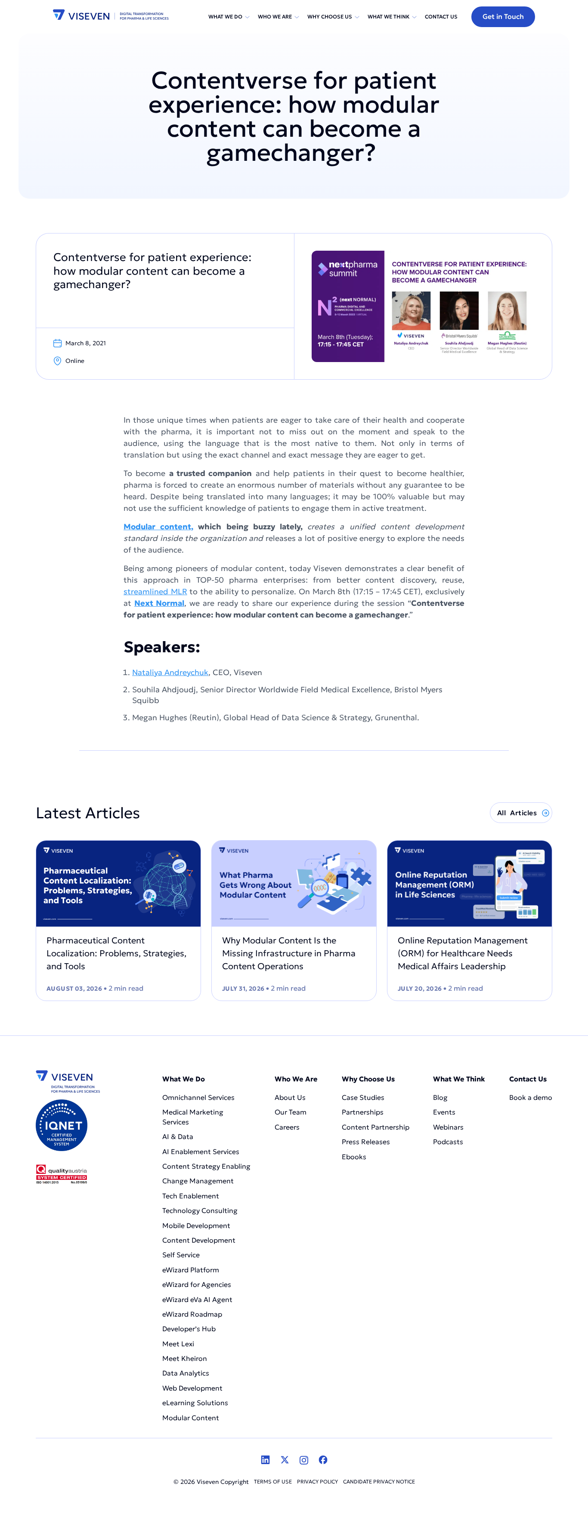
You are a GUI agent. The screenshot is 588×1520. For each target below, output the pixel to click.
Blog (440, 1097)
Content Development (199, 1240)
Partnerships (363, 1112)
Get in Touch (503, 16)
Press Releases (366, 1141)
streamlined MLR (155, 591)
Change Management (198, 1180)
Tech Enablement (190, 1195)
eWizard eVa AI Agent (197, 1299)
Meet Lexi (178, 1343)
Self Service (181, 1254)
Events (444, 1112)
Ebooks (354, 1156)
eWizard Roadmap (192, 1314)
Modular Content (190, 1417)
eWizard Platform (190, 1269)
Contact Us (441, 16)
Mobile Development (196, 1225)
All (517, 812)
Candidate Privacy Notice (379, 1481)
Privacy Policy (317, 1481)
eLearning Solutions (195, 1402)
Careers (287, 1127)
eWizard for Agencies (196, 1284)
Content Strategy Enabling (206, 1166)
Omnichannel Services (198, 1097)
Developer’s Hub (189, 1328)
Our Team (290, 1112)
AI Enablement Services (201, 1151)
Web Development (192, 1388)
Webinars (448, 1127)
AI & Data (177, 1136)
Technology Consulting (200, 1210)
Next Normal (159, 603)
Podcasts (448, 1141)
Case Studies (363, 1097)
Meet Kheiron (184, 1358)
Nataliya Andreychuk (170, 672)
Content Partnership (375, 1127)
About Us (290, 1097)
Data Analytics (185, 1373)
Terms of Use (273, 1481)
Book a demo (530, 1097)
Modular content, (158, 526)
